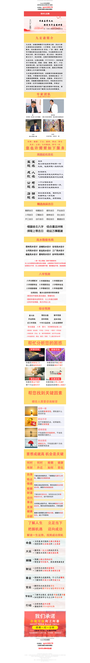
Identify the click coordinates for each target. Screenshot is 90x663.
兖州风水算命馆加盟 (45, 648)
